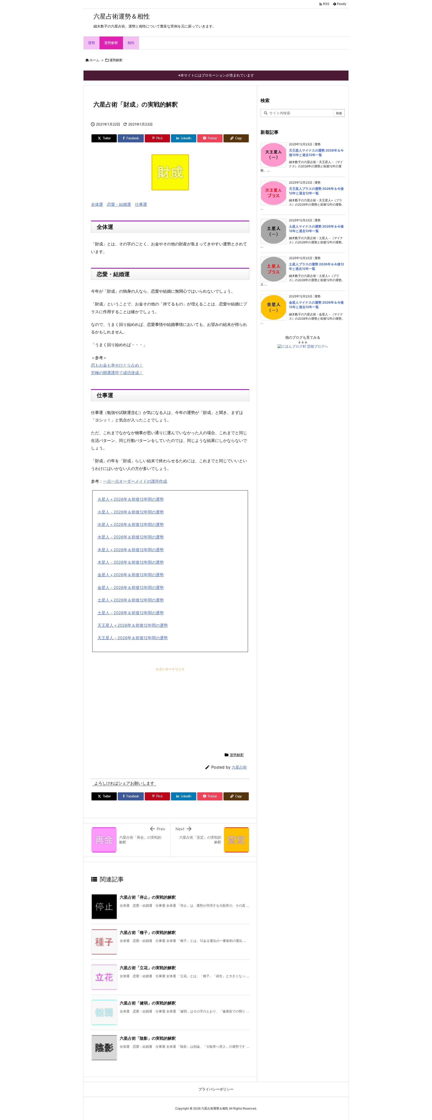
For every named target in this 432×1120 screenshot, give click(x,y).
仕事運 (141, 204)
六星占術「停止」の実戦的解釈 (148, 897)
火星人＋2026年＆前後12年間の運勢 (131, 499)
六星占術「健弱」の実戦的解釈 (148, 1002)
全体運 (97, 204)
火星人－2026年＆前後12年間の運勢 (131, 511)
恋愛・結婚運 (119, 204)
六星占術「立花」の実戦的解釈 (148, 967)
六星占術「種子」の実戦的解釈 (148, 932)
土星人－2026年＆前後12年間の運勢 (131, 612)
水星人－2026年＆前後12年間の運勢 (131, 536)
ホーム (94, 60)
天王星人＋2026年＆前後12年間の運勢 (133, 625)
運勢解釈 (116, 60)
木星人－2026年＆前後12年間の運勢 (131, 562)
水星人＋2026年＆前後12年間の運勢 (131, 524)
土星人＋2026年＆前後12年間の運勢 (131, 600)
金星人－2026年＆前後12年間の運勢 (131, 587)
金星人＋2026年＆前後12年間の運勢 (131, 574)
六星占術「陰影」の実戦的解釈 (148, 1038)
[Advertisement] (132, 705)
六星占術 (239, 767)
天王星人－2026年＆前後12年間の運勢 (133, 637)
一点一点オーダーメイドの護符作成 (135, 481)
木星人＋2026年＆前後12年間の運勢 (131, 549)
